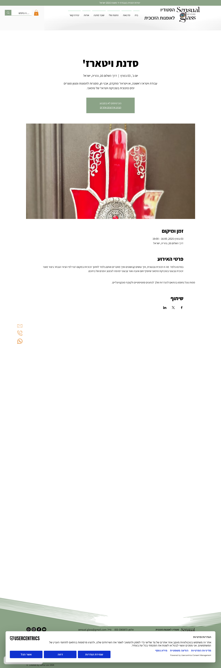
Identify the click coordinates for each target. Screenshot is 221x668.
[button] (36, 13)
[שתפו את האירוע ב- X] (173, 307)
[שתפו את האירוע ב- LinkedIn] (164, 307)
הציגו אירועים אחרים (110, 107)
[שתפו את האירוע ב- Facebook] (181, 307)
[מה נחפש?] (8, 12)
